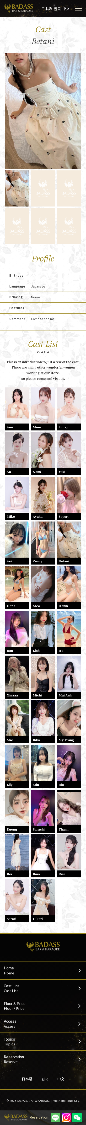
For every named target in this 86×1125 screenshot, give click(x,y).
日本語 (46, 8)
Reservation (39, 1117)
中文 (66, 8)
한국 (57, 8)
